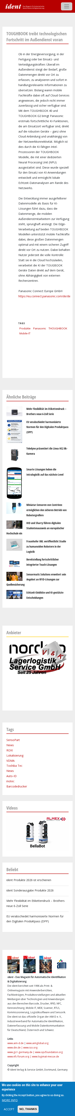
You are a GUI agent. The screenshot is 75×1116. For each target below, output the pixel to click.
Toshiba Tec (14, 766)
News (10, 745)
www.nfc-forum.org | (19, 1056)
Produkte (25, 328)
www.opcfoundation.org (49, 1052)
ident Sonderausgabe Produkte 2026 (30, 890)
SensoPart (13, 740)
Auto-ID (11, 776)
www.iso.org (30, 1047)
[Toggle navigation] (66, 6)
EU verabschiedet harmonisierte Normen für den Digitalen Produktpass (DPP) (47, 427)
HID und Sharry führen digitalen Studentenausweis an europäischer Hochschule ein (35, 528)
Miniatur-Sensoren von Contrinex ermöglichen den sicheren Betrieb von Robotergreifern (46, 510)
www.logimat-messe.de (45, 1056)
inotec (10, 781)
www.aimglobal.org (37, 1043)
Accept (9, 1109)
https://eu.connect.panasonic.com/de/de (44, 296)
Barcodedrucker (16, 786)
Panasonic (39, 328)
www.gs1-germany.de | (21, 1052)
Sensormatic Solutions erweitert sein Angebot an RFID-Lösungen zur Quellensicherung (36, 579)
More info (10, 1100)
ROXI (9, 750)
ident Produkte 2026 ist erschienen (28, 880)
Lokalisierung (14, 755)
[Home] (24, 6)
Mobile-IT (24, 333)
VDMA (10, 761)
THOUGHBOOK (58, 328)
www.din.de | (15, 1047)
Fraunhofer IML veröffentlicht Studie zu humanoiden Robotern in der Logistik (46, 546)
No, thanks (28, 1109)
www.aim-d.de (15, 1043)
